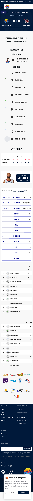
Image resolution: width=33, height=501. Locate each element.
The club (19, 409)
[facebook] (2, 466)
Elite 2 (8, 12)
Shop (2, 437)
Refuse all (11, 492)
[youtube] (8, 466)
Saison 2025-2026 (16, 12)
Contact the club (22, 420)
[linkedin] (11, 466)
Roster (3, 412)
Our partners (21, 415)
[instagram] (5, 466)
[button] (2, 7)
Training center (21, 423)
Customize (17, 496)
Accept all (23, 492)
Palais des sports (22, 412)
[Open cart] (26, 7)
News (2, 409)
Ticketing (4, 434)
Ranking (3, 420)
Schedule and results (7, 418)
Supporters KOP (22, 418)
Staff (2, 415)
